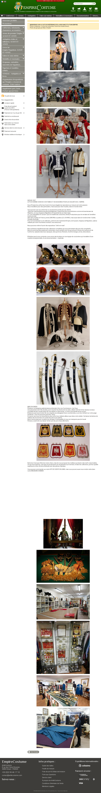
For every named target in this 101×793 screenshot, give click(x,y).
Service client (46, 777)
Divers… (96, 15)
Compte (85, 11)
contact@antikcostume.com (12, 775)
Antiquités (32, 15)
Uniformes (10, 15)
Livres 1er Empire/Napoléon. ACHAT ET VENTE (12, 50)
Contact (96, 11)
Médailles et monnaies (10, 59)
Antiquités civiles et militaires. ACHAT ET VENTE (10, 42)
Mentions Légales (48, 786)
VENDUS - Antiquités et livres (11, 75)
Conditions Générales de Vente (52, 783)
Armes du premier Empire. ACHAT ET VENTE (12, 34)
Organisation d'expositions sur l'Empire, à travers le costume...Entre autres (12, 82)
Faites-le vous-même (10, 56)
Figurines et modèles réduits (10, 69)
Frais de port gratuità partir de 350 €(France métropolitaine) (11, 107)
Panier (90, 11)
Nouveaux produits (9, 20)
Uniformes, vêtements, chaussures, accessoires (11, 29)
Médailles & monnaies (64, 15)
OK (94, 3)
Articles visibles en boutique (13, 134)
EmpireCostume (52, 791)
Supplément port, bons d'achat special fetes (11, 89)
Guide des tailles (47, 766)
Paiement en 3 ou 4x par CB (13, 113)
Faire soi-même (46, 15)
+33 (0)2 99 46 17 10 (11, 772)
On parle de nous (9, 96)
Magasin (73, 11)
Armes (20, 15)
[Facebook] (6, 783)
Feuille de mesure (48, 769)
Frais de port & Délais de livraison (53, 772)
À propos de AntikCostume (51, 780)
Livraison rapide (9, 103)
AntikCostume (43, 791)
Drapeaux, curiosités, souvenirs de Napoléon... (11, 63)
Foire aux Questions (49, 774)
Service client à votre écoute (13, 128)
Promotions (6, 24)
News (78, 11)
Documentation (83, 15)
